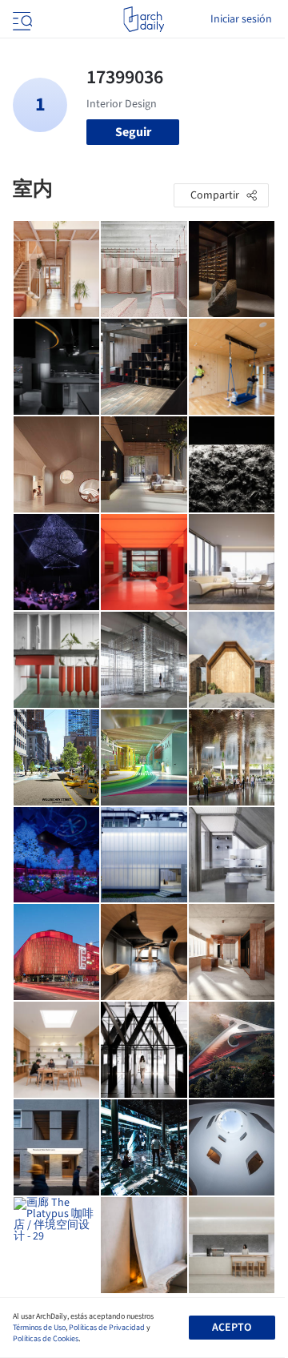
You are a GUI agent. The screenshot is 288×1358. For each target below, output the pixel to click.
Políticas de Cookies (45, 1338)
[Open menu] (21, 19)
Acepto (231, 1328)
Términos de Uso (39, 1327)
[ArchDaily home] (143, 19)
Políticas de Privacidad (107, 1327)
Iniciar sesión (241, 19)
